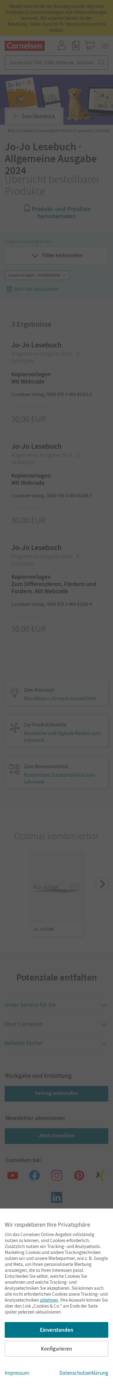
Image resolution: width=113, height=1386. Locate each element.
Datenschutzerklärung (83, 1372)
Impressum (17, 1372)
